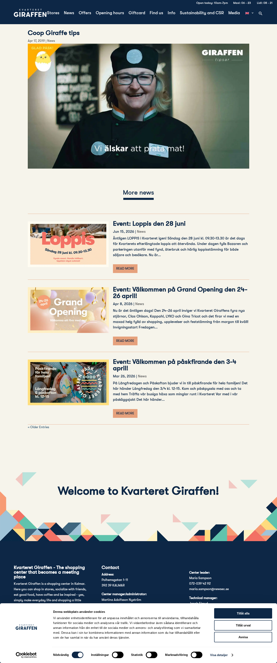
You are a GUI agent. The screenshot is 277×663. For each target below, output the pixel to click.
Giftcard (137, 13)
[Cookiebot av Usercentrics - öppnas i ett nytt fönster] (26, 655)
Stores (53, 13)
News (69, 13)
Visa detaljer (219, 655)
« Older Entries (38, 427)
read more (125, 268)
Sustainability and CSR (202, 13)
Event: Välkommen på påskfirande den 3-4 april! (174, 365)
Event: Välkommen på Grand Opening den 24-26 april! (180, 293)
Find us (156, 13)
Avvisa (243, 637)
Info (171, 13)
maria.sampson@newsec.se (209, 589)
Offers (85, 13)
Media (234, 13)
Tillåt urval (243, 625)
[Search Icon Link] (261, 13)
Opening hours (110, 13)
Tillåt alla (243, 613)
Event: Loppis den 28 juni (149, 223)
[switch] (117, 655)
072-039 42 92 (200, 583)
